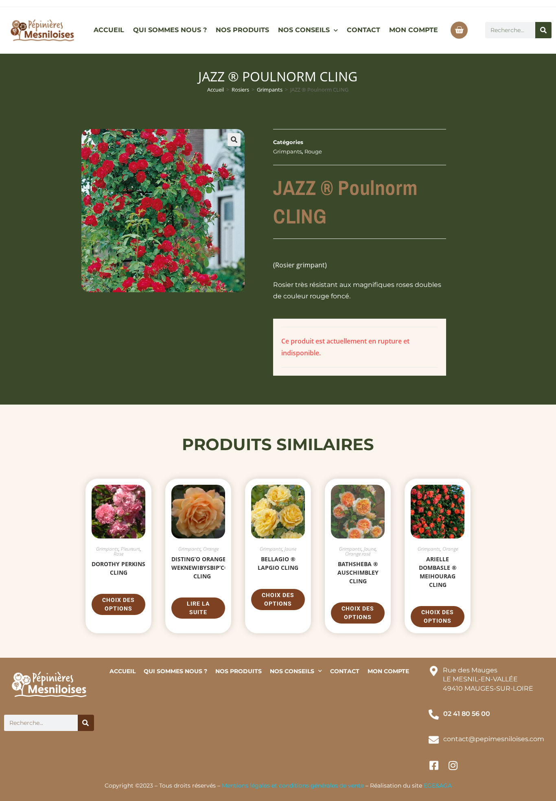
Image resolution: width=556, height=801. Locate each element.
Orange (211, 548)
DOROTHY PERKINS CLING (118, 568)
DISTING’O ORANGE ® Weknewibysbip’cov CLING (201, 567)
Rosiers (240, 89)
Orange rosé (357, 553)
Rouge (313, 151)
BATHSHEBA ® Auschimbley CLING (358, 572)
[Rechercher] (543, 30)
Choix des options (118, 604)
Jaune (290, 548)
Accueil (215, 89)
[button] (234, 139)
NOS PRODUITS (242, 30)
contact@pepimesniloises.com (493, 739)
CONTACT (363, 30)
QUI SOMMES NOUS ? (170, 30)
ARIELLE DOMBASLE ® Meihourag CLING (438, 572)
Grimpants (269, 89)
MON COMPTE (413, 30)
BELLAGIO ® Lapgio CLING (278, 563)
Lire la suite (198, 607)
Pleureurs (130, 548)
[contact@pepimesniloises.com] (434, 740)
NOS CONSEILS (304, 30)
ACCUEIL (109, 30)
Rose (118, 553)
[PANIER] (459, 30)
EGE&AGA (438, 785)
